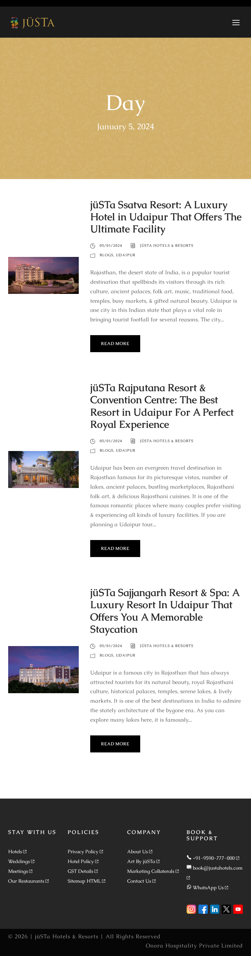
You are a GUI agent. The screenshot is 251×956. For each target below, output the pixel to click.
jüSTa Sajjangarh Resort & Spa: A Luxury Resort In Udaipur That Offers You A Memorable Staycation (164, 611)
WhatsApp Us (208, 887)
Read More (115, 343)
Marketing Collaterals (150, 871)
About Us (137, 851)
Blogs (106, 255)
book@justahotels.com (218, 868)
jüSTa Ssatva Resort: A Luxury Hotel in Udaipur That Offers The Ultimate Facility (166, 216)
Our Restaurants (26, 881)
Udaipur (125, 255)
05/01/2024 (111, 245)
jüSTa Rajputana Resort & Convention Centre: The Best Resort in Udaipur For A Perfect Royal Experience (162, 406)
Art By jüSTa (141, 861)
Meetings (18, 871)
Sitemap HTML (84, 881)
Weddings (19, 861)
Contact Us (139, 881)
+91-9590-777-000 (214, 858)
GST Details (80, 871)
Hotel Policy (81, 861)
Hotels (15, 851)
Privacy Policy (83, 851)
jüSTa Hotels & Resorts (166, 245)
